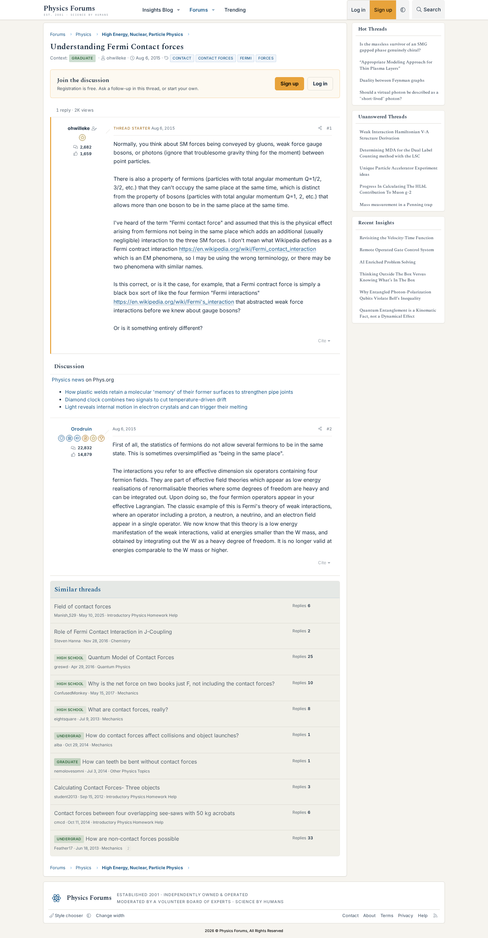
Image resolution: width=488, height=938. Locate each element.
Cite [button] (322, 340)
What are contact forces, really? (128, 709)
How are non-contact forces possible (132, 838)
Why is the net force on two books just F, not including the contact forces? (181, 683)
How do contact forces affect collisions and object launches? (162, 735)
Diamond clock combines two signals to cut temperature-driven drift (145, 399)
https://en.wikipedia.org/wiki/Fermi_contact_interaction (247, 249)
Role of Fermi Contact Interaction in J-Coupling (113, 631)
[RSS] (435, 915)
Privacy (405, 915)
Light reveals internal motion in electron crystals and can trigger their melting (156, 407)
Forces (266, 58)
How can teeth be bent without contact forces (139, 761)
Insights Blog (157, 10)
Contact (182, 58)
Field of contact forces (82, 606)
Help (423, 915)
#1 (329, 128)
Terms (386, 915)
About (369, 915)
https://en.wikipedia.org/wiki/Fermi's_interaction (174, 301)
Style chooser (69, 915)
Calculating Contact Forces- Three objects (107, 787)
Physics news (68, 379)
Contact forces (215, 58)
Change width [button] (110, 915)
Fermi (246, 58)
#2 (329, 428)
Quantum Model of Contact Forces (131, 657)
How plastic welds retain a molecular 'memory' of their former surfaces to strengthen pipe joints (179, 392)
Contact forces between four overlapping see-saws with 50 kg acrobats (144, 813)
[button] (179, 9)
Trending (235, 10)
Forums (199, 10)
